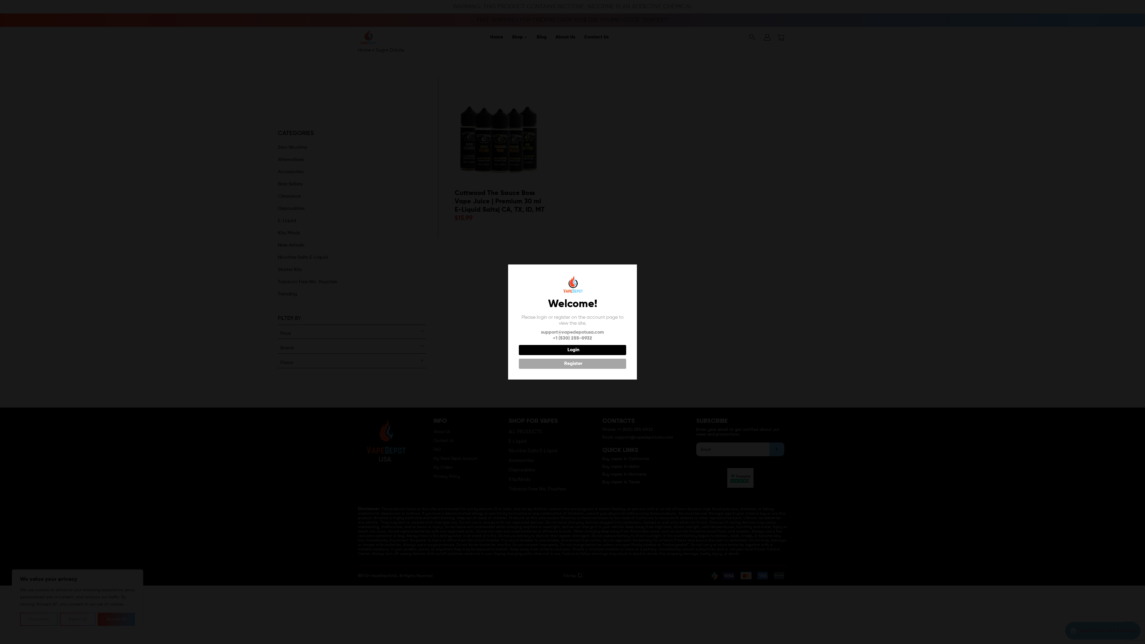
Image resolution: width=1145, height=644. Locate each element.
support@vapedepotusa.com (572, 332)
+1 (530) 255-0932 (572, 338)
